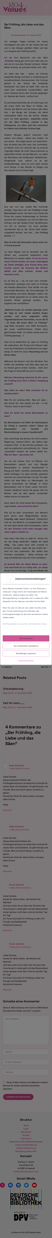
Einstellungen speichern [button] (26, 653)
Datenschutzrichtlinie (26, 661)
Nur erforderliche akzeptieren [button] (26, 646)
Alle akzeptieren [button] (26, 638)
